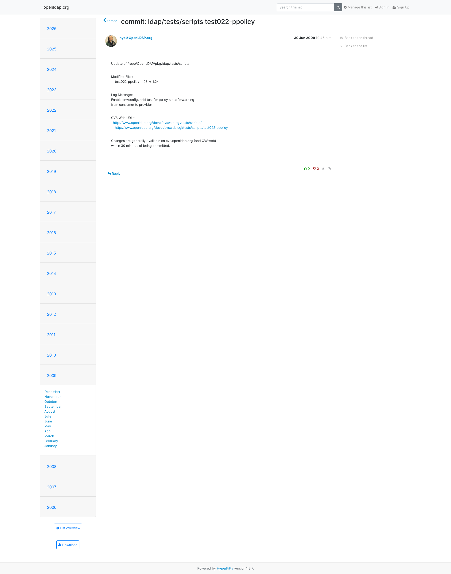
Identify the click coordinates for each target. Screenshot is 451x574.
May (47, 426)
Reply (116, 173)
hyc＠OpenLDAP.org (136, 38)
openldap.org (56, 7)
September (53, 406)
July (47, 416)
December (52, 392)
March (49, 436)
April (47, 431)
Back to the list (355, 46)
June (48, 421)
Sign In (383, 7)
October (50, 401)
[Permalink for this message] (329, 168)
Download (69, 545)
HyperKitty (225, 568)
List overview (69, 528)
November (52, 397)
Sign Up (402, 7)
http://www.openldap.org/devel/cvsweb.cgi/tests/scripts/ (157, 123)
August (49, 411)
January (50, 446)
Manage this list (359, 7)
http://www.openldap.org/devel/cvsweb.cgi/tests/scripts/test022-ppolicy (171, 127)
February (51, 441)
